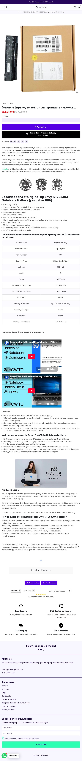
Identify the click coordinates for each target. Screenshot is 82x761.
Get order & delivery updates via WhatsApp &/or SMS (22, 738)
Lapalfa (5, 169)
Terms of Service (9, 699)
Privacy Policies (8, 709)
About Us (5, 689)
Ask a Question (50, 583)
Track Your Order (9, 706)
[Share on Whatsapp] (18, 141)
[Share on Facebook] (11, 141)
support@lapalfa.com (12, 669)
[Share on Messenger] (26, 141)
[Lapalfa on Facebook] (41, 649)
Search (5, 686)
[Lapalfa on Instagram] (43, 649)
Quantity (5, 116)
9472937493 (8, 673)
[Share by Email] (22, 141)
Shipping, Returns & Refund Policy (15, 703)
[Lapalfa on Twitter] (38, 649)
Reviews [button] (14, 591)
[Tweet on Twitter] (14, 141)
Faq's (4, 692)
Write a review (33, 583)
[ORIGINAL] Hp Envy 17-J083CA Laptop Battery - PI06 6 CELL (43, 12)
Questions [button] (27, 591)
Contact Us (6, 696)
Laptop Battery (7, 103)
